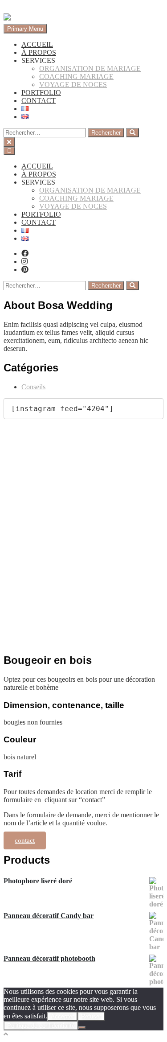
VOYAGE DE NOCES (73, 84)
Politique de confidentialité (41, 1025)
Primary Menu (25, 28)
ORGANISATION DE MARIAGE (90, 68)
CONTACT (38, 100)
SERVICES (38, 60)
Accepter (62, 1016)
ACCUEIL (37, 44)
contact (25, 840)
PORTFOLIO (41, 92)
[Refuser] (82, 1027)
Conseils (33, 387)
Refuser (91, 1016)
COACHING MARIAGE (76, 76)
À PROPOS (38, 52)
